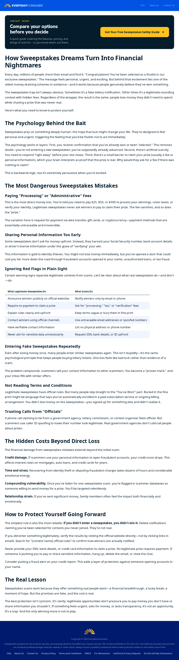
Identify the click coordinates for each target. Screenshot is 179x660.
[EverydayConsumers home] (23, 5)
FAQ (143, 5)
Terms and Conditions (70, 653)
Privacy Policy (48, 653)
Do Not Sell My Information (158, 653)
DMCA (88, 653)
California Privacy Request (127, 653)
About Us (154, 5)
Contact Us (169, 5)
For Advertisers (102, 653)
